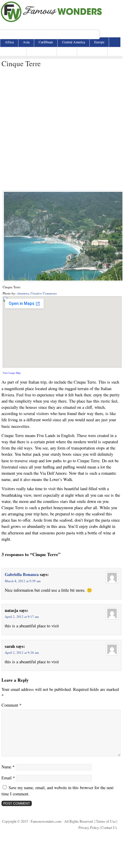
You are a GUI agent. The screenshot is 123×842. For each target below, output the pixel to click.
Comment (11, 705)
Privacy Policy (88, 827)
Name (8, 767)
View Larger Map (11, 372)
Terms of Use (106, 821)
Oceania (66, 51)
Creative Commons (44, 293)
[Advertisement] (61, 129)
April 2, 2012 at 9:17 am (22, 616)
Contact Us (109, 827)
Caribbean (46, 41)
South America (92, 51)
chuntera (23, 293)
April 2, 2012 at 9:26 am (22, 652)
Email (8, 778)
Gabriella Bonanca (22, 574)
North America (41, 51)
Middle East (13, 51)
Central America (73, 41)
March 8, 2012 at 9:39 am (23, 581)
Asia (26, 41)
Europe (99, 41)
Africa (9, 41)
